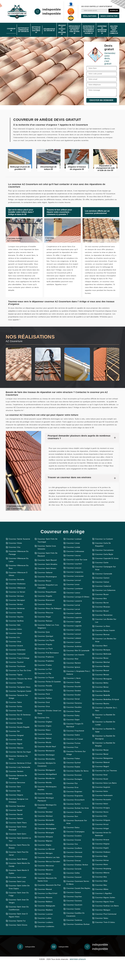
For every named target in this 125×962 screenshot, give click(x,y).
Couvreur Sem (15, 787)
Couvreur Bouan (102, 611)
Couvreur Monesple (46, 833)
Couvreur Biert (101, 646)
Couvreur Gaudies (74, 707)
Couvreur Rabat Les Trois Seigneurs (48, 626)
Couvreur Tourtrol (16, 662)
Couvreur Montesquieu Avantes (47, 788)
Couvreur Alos (101, 877)
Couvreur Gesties (73, 691)
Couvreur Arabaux (102, 852)
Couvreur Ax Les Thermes (106, 771)
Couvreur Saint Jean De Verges (19, 901)
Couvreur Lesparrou (74, 572)
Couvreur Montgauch (46, 770)
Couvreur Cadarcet (103, 586)
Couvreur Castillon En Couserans (75, 914)
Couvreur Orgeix (44, 726)
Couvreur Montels (45, 794)
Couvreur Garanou (74, 703)
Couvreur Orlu (43, 718)
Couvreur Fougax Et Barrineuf (74, 725)
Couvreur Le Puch (45, 649)
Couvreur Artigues (102, 820)
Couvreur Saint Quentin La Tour (20, 839)
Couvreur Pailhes (45, 698)
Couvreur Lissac (73, 543)
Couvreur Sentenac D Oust (20, 763)
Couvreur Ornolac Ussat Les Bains (49, 712)
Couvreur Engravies (74, 796)
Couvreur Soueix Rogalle (19, 727)
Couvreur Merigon (45, 853)
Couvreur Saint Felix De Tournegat (47, 540)
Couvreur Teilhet (15, 683)
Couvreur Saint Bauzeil (47, 560)
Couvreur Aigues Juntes (105, 897)
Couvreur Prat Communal (105, 914)
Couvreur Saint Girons (18, 925)
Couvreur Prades (45, 665)
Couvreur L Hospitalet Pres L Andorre (78, 672)
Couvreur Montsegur (46, 755)
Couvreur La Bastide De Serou (105, 716)
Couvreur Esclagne (74, 779)
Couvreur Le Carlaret (104, 539)
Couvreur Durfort (73, 804)
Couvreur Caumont (74, 905)
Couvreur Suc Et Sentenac (20, 715)
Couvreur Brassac (102, 607)
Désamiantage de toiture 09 (49, 29)
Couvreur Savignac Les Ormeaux (18, 800)
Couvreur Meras (44, 874)
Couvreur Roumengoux (47, 577)
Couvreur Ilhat (72, 659)
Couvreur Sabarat (45, 572)
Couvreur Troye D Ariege (19, 658)
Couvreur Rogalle (45, 596)
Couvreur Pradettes (46, 661)
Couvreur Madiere (45, 910)
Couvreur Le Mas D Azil (47, 893)
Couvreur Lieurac (73, 555)
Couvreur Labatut (73, 638)
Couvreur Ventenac (17, 608)
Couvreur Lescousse (74, 576)
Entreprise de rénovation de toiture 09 (102, 29)
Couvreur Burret (102, 603)
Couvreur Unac (15, 641)
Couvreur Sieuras (16, 748)
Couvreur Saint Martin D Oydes (19, 871)
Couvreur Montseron (46, 751)
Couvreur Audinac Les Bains (107, 906)
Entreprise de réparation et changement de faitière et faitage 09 (88, 29)
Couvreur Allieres (102, 873)
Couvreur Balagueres (104, 758)
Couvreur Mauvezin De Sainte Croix (47, 879)
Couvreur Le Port (45, 669)
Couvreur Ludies (44, 918)
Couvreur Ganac (73, 711)
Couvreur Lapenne (74, 617)
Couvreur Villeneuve (17, 588)
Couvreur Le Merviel (46, 849)
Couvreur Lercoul (73, 580)
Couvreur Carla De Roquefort (103, 544)
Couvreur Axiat (101, 775)
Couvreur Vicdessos (17, 584)
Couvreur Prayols (45, 644)
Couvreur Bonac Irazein (105, 630)
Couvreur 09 (11, 29)
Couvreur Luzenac (45, 914)
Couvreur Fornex (73, 743)
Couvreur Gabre (73, 735)
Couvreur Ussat (15, 633)
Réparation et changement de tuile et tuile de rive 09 (74, 29)
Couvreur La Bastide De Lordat (105, 723)
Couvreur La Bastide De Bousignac (105, 737)
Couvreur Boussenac (104, 615)
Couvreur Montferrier (46, 778)
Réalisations (89, 16)
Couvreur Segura (16, 795)
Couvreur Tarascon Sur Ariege (18, 696)
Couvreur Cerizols (73, 869)
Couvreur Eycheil (73, 763)
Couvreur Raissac (45, 621)
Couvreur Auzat (101, 779)
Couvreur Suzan (15, 711)
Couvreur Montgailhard (47, 774)
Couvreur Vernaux (16, 596)
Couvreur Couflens (74, 848)
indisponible (51, 9)
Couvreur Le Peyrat (46, 677)
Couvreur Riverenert (46, 600)
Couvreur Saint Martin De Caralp (19, 864)
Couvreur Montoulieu (46, 759)
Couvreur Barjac (102, 750)
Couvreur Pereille (45, 686)
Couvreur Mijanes (45, 841)
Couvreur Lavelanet (74, 588)
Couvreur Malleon (45, 902)
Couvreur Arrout (102, 824)
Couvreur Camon (102, 578)
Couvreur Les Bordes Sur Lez (105, 620)
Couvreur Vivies (15, 543)
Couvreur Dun (72, 816)
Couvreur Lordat (73, 547)
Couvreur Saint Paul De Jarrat (18, 853)
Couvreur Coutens (74, 836)
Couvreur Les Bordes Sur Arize (105, 640)
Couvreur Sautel (15, 810)
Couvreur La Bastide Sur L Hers (106, 709)
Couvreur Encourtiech (75, 800)
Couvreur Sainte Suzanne (19, 539)
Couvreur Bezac (102, 658)
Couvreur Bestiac (102, 666)
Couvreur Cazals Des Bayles (78, 888)
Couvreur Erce (72, 787)
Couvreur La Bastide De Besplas (105, 744)
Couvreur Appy (101, 856)
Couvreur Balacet (102, 762)
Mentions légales (78, 959)
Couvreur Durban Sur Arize (77, 808)
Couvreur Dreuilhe (74, 812)
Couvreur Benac (102, 687)
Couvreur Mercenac (46, 866)
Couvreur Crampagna (75, 832)
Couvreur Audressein (104, 795)
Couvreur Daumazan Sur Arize (76, 821)
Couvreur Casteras (74, 920)
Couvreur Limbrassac (75, 551)
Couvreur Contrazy (74, 856)
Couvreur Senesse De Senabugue (18, 776)
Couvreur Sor (14, 731)
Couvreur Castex (73, 909)
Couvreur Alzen (101, 864)
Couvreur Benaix (102, 675)
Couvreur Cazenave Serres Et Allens (77, 882)
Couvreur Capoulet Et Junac (107, 558)
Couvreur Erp (72, 783)
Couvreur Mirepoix (45, 837)
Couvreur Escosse (74, 775)
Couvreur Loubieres (46, 926)
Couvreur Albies (101, 889)
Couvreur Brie (101, 598)
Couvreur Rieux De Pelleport (49, 608)
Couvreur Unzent (16, 646)
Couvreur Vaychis (16, 617)
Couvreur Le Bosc (102, 626)
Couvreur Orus (44, 706)
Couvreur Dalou (72, 827)
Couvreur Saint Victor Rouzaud (18, 828)
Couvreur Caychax (74, 896)
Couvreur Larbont (73, 613)
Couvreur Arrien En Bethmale (103, 834)
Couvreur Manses (45, 897)
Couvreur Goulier (73, 695)
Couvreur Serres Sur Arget (20, 752)
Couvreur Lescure (73, 568)
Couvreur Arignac (102, 844)
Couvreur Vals (15, 625)
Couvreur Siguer (15, 744)
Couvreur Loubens (45, 922)
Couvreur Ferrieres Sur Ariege (76, 752)
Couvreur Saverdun (17, 806)
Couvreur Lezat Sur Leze (76, 560)
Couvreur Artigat (102, 828)
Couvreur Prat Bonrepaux (48, 653)
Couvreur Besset (102, 670)
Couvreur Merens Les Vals (49, 857)
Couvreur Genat (73, 699)
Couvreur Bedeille (102, 695)
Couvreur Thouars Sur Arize (20, 679)
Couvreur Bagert (102, 766)
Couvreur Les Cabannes (105, 590)
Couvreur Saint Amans (47, 568)
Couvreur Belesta (102, 691)
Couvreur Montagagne (47, 828)
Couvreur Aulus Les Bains (106, 783)
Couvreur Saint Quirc (17, 834)
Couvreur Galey (72, 715)
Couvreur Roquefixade (47, 592)
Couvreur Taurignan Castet (20, 691)
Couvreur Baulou (102, 703)
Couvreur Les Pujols (46, 640)
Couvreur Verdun (16, 604)
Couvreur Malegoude (46, 906)
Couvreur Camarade (103, 574)
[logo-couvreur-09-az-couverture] (17, 11)
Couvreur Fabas (73, 758)
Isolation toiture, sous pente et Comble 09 (114, 29)
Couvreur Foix (72, 747)
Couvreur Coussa (73, 840)
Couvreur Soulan (16, 723)
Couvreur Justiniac (74, 646)
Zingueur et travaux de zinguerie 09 (62, 30)
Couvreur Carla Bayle (104, 554)
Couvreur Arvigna (102, 808)
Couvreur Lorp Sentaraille (19, 767)
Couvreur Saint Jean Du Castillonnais (19, 908)
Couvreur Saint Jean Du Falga (19, 894)
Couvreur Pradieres (46, 657)
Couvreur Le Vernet (17, 592)
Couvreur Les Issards (75, 655)
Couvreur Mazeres (45, 870)
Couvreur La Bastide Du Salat (105, 730)
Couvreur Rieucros (45, 613)
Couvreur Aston (101, 804)
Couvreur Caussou (74, 901)
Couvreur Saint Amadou (47, 564)
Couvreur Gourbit (73, 686)
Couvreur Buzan (102, 594)
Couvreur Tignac (16, 675)
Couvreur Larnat (73, 605)
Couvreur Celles (73, 873)
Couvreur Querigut (45, 636)
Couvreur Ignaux (73, 667)
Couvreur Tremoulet (17, 654)
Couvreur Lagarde (74, 626)
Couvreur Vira (14, 547)
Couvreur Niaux (44, 730)
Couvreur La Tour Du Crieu (20, 670)
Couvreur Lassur (73, 593)
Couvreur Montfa (45, 782)
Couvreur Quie (44, 632)
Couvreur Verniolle (16, 579)
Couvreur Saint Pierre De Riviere (19, 846)
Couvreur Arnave (102, 840)
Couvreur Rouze (44, 581)
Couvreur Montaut (45, 816)
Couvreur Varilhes (16, 621)
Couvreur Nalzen (45, 738)
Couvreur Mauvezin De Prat (49, 885)
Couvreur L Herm (73, 678)
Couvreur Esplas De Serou (77, 771)
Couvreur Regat (44, 617)
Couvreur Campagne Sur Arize (105, 568)
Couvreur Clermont (74, 852)
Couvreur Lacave (73, 642)
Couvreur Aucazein (103, 799)
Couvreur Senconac (17, 782)
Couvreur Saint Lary (17, 881)
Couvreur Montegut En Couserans (47, 806)
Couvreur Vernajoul (17, 600)
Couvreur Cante (101, 562)
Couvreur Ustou (15, 629)
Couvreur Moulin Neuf (47, 746)
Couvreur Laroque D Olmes (77, 597)
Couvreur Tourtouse (17, 666)
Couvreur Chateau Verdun (77, 865)
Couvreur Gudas (73, 682)
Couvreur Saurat (16, 814)
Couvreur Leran (72, 584)
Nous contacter (109, 16)
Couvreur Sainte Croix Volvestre (47, 547)
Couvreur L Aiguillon (103, 893)
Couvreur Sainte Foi (17, 921)
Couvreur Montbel (45, 812)
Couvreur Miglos (44, 845)
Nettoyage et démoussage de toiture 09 (23, 29)
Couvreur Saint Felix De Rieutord (47, 554)
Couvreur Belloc (102, 683)
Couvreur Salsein (16, 818)
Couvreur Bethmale (103, 654)
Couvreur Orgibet (45, 722)
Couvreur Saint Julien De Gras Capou (19, 887)
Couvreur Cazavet (73, 877)
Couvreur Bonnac (102, 634)
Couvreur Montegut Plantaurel (46, 799)
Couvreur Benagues (103, 679)
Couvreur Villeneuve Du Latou (18, 559)
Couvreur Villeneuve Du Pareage (18, 552)
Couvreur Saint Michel (18, 859)
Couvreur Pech (44, 694)
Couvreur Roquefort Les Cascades (48, 586)
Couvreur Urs (14, 637)
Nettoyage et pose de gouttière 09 (36, 29)
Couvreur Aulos (101, 791)
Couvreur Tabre (15, 702)
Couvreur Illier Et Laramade (77, 650)
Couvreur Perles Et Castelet (49, 682)
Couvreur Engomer (74, 791)
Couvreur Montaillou (46, 824)
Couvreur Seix (15, 791)
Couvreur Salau (101, 918)
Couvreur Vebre (15, 613)
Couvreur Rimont (45, 604)
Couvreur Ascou (101, 812)
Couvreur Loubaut (73, 539)
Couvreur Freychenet (75, 731)
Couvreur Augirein (102, 787)
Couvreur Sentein (16, 771)
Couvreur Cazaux (73, 892)
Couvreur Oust (44, 702)
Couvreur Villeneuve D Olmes (18, 573)
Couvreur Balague (102, 910)
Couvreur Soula (15, 719)
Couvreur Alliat (101, 881)
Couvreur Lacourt (73, 634)
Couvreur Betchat (102, 662)
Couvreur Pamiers (45, 690)
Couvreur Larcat (73, 609)
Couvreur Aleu (101, 885)
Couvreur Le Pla (44, 673)
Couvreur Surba (15, 706)
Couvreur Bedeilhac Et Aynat (107, 699)
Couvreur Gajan (73, 719)
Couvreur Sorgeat (16, 735)
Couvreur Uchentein (17, 650)
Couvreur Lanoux (73, 630)
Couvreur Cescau (73, 860)
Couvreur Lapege (73, 622)
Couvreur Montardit (46, 820)
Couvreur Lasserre (74, 601)
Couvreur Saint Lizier (17, 877)
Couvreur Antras (102, 860)
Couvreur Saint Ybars (18, 823)
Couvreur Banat (101, 754)
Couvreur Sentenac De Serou (18, 757)
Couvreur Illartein (73, 663)
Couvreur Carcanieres (104, 550)
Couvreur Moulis (44, 742)
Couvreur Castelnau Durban (78, 924)
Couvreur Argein (102, 848)
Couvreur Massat (45, 889)
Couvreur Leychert (74, 564)
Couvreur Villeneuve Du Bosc (18, 566)
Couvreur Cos (72, 844)
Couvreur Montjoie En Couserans (47, 764)
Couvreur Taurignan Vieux (19, 687)
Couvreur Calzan (102, 582)
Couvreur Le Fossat (74, 739)
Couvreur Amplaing (103, 869)
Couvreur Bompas (102, 650)
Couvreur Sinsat (15, 739)
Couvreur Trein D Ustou (105, 922)
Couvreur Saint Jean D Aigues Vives (18, 915)
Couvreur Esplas (73, 767)
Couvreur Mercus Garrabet (49, 861)
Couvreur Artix (101, 816)
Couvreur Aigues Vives (104, 902)
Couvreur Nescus (45, 734)
